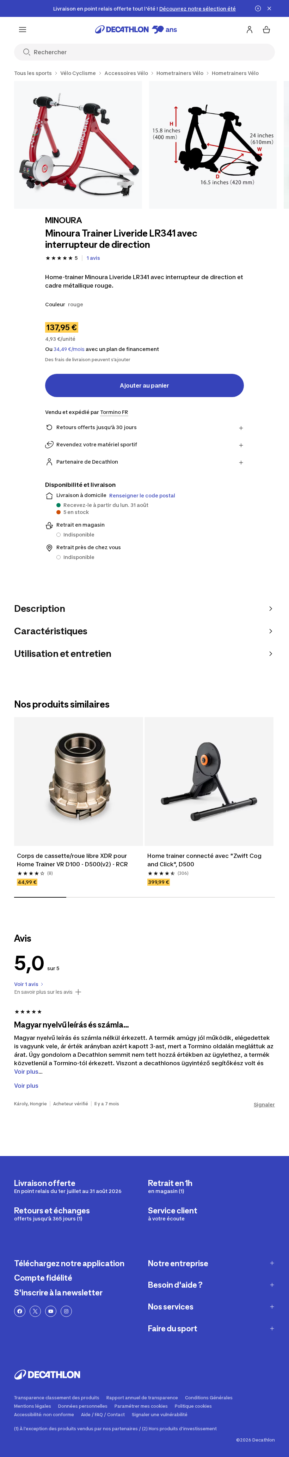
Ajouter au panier (144, 385)
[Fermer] (269, 8)
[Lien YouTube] (50, 1311)
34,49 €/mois (69, 349)
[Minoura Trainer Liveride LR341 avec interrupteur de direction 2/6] (213, 145)
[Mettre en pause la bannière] (258, 8)
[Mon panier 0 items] (266, 29)
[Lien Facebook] (19, 1311)
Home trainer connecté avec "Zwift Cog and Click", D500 (205, 860)
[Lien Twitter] (35, 1311)
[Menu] (22, 29)
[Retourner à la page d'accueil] (136, 29)
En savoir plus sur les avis (43, 992)
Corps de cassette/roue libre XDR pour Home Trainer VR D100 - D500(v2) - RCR (72, 860)
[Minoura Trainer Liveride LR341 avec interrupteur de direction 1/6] (78, 145)
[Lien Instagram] (66, 1311)
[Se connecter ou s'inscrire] (249, 29)
